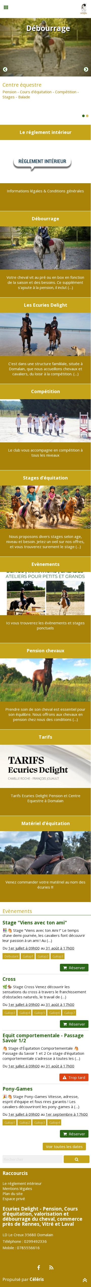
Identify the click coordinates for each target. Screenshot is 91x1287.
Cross (9, 979)
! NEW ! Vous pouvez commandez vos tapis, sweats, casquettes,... (42, 88)
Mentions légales (17, 1188)
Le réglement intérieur (22, 1183)
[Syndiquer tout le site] (51, 1267)
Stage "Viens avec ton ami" (35, 922)
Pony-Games (18, 1089)
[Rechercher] (76, 1159)
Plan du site (13, 1193)
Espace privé (14, 1198)
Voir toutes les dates (64, 1146)
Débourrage (48, 28)
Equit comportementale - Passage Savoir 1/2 (43, 1038)
